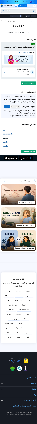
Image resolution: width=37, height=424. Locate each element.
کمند (29, 323)
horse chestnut (24, 310)
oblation (6, 146)
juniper (9, 314)
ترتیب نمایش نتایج (15, 16)
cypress (29, 296)
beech (28, 291)
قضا (28, 337)
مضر (27, 333)
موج (18, 337)
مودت (9, 337)
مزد (29, 328)
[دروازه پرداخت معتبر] (26, 361)
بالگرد (24, 319)
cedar (19, 296)
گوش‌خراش (18, 328)
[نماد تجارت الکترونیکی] (19, 361)
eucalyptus (18, 300)
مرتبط (18, 333)
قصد (20, 323)
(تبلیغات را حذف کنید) (24, 52)
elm (8, 300)
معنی (33, 16)
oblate (5, 142)
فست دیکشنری (14, 412)
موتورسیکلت (14, 319)
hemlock (25, 305)
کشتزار (8, 328)
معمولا (9, 333)
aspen (18, 291)
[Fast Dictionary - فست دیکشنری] (6, 5)
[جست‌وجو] (3, 10)
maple (19, 314)
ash (9, 291)
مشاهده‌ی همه (5, 181)
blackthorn (8, 296)
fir (29, 300)
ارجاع (27, 16)
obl (4, 130)
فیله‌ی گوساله (9, 323)
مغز (28, 314)
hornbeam (11, 310)
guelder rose (13, 305)
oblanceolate (8, 133)
